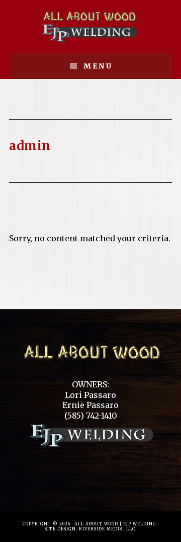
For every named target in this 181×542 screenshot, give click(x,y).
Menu (98, 66)
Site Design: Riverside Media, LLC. (91, 528)
